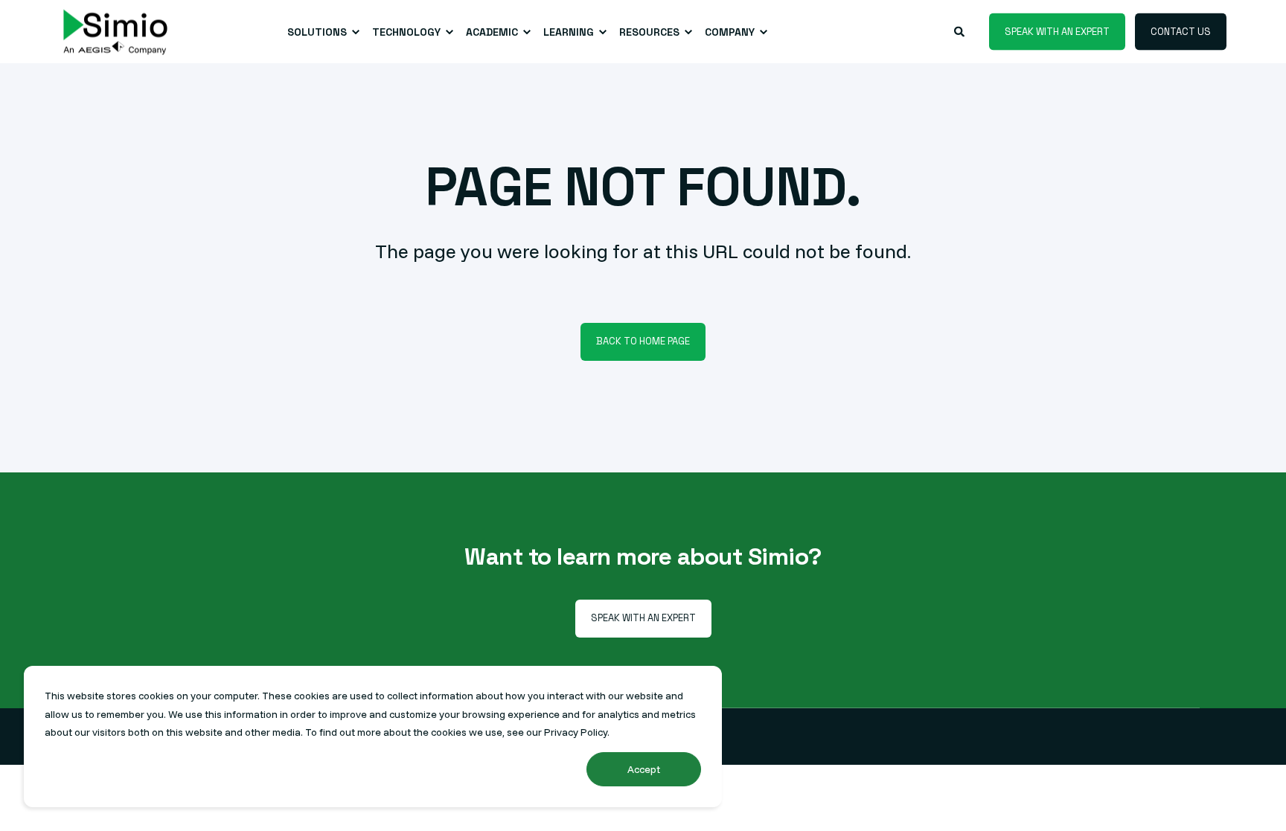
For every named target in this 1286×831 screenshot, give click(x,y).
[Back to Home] (115, 31)
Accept (643, 769)
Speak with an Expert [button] (1057, 31)
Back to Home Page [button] (643, 341)
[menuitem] (320, 32)
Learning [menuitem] (568, 32)
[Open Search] (960, 30)
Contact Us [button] (1181, 31)
